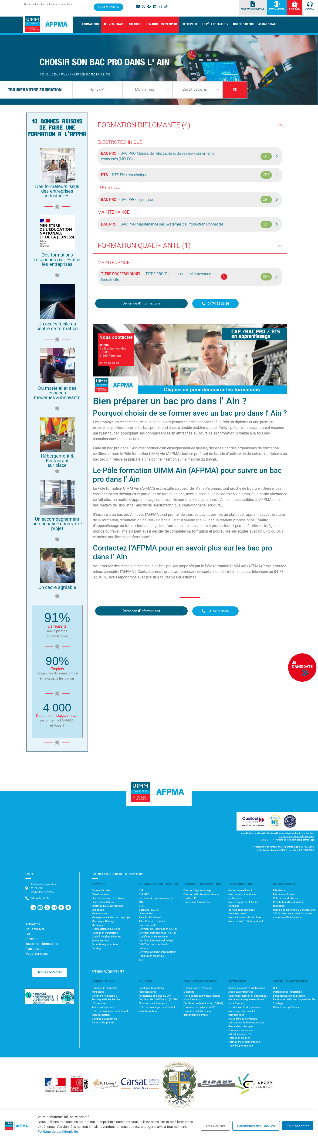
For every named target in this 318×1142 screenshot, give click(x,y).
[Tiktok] (166, 6)
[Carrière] (295, 4)
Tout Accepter (298, 1126)
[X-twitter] (143, 6)
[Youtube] (138, 6)
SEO (54, 74)
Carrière (294, 8)
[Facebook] (149, 6)
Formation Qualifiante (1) (144, 245)
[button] (90, 25)
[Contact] (310, 4)
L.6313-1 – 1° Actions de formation (296, 836)
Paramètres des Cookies (256, 1126)
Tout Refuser (215, 1126)
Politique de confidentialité (58, 1131)
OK (235, 90)
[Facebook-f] (61, 907)
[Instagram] (160, 6)
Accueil (45, 74)
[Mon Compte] (277, 4)
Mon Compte (276, 8)
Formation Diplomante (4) (144, 125)
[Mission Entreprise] (253, 4)
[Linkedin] (154, 6)
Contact (310, 8)
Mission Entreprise (252, 8)
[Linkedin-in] (33, 907)
